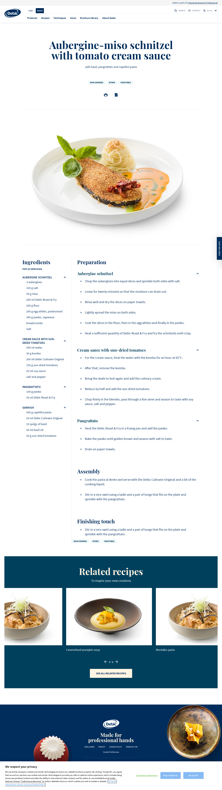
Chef (30, 10)
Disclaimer (89, 747)
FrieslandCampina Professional (203, 2)
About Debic (109, 18)
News (73, 18)
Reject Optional (170, 775)
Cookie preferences (111, 752)
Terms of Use (131, 747)
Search (181, 10)
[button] (106, 662)
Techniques (59, 18)
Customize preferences (147, 775)
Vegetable (126, 82)
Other (112, 82)
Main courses (96, 82)
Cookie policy (115, 747)
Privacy (101, 747)
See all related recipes (111, 673)
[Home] (12, 13)
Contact (196, 10)
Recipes (45, 18)
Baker (40, 10)
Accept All (193, 775)
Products (32, 18)
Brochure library (89, 18)
